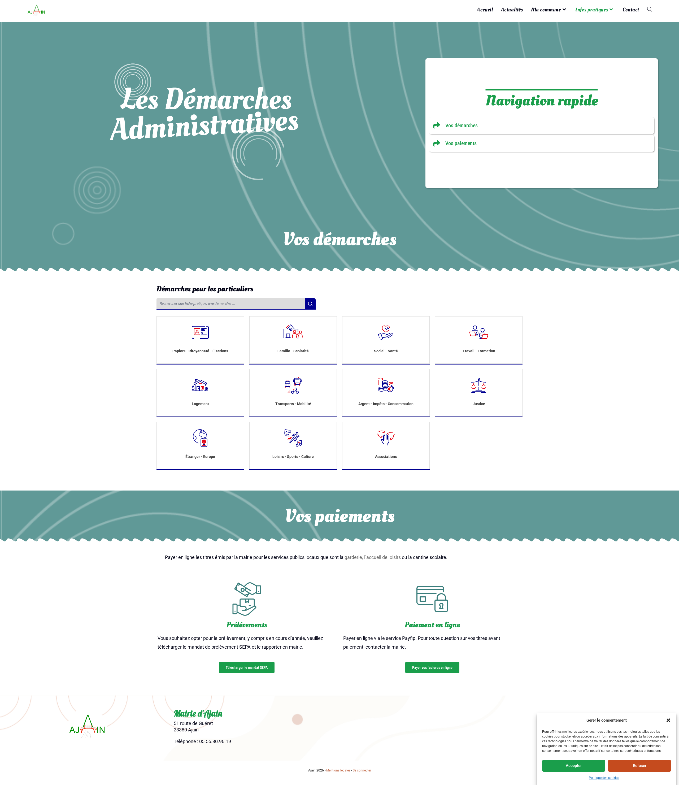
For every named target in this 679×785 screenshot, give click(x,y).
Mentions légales (338, 770)
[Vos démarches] (541, 125)
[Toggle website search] (649, 10)
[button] (668, 720)
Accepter (574, 765)
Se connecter (362, 770)
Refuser (639, 765)
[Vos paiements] (541, 143)
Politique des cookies (604, 778)
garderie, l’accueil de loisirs (373, 557)
